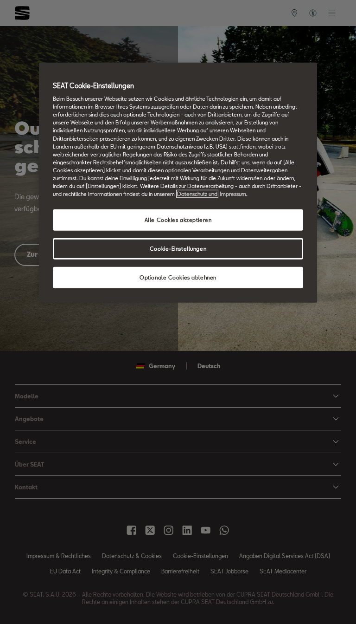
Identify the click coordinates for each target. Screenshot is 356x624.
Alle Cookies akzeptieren (178, 220)
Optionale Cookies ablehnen (178, 277)
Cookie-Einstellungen (178, 249)
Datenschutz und (197, 194)
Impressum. (234, 194)
